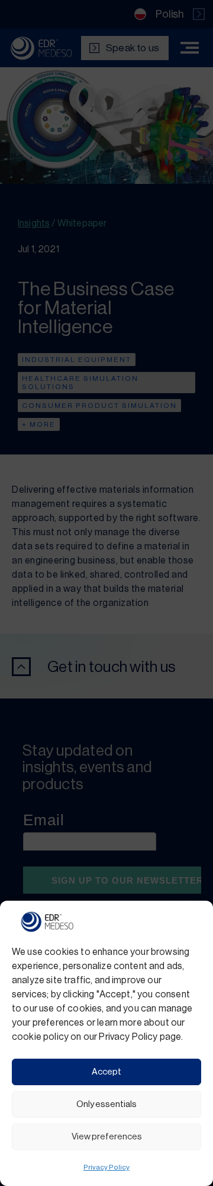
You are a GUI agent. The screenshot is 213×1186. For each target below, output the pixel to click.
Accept (106, 1072)
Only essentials (106, 1104)
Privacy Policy (106, 1167)
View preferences (107, 1136)
